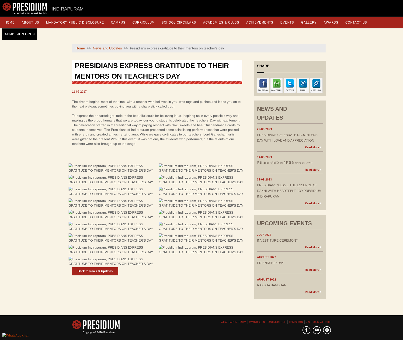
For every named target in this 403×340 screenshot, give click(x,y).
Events (287, 22)
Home (10, 22)
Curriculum (143, 22)
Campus (118, 22)
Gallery (309, 22)
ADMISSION (296, 322)
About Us (30, 22)
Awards (331, 22)
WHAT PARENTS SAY (233, 322)
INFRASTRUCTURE (274, 322)
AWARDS (254, 322)
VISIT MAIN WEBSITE (318, 322)
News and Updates (107, 48)
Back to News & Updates (95, 271)
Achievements (259, 22)
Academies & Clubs (221, 22)
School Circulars (179, 22)
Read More (312, 147)
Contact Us (356, 22)
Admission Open (20, 34)
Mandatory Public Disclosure (75, 22)
